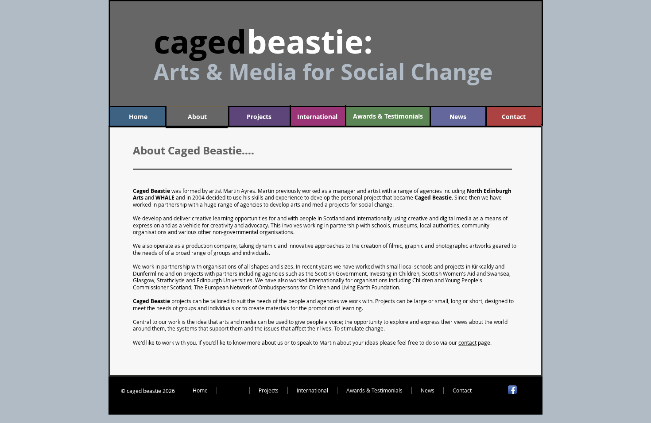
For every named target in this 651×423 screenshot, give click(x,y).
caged (200, 41)
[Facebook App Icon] (512, 389)
